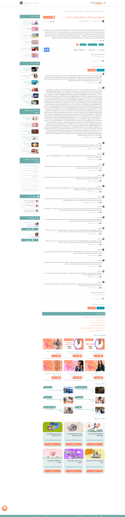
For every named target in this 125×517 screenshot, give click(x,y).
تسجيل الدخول (27, 3)
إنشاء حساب (35, 3)
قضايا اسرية (88, 339)
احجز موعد (28, 229)
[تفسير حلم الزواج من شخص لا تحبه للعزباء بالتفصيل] (99, 400)
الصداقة (77, 407)
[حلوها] (104, 2)
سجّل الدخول (100, 70)
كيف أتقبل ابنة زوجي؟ (100, 320)
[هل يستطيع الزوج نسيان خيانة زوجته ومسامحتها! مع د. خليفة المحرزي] (74, 344)
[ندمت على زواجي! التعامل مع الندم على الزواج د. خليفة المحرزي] (95, 344)
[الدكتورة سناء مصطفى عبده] (103, 74)
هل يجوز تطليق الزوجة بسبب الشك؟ (97, 325)
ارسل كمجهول (91, 70)
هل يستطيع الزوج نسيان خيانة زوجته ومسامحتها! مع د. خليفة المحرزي (74, 352)
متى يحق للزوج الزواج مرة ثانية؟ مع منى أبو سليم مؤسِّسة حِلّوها (95, 374)
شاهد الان (97, 356)
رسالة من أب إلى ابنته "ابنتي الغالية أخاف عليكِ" (53, 352)
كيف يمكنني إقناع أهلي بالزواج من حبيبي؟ (95, 331)
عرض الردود (91, 137)
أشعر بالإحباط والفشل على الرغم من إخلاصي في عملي (93, 317)
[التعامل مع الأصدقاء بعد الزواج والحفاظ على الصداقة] (99, 410)
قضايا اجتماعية (46, 387)
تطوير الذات (99, 11)
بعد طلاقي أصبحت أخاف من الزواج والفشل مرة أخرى (74, 11)
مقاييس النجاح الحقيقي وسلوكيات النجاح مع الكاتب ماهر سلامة (74, 374)
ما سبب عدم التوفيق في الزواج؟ (98, 323)
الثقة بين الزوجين (68, 339)
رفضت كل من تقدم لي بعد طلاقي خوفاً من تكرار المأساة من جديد (91, 328)
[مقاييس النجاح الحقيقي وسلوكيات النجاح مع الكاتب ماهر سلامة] (74, 365)
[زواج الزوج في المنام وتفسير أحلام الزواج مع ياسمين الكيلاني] (52, 365)
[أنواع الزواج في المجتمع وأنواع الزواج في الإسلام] (68, 400)
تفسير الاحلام (46, 361)
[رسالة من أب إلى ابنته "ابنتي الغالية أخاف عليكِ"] (52, 344)
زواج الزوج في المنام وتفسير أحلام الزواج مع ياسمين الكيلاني (53, 374)
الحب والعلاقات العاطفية (90, 11)
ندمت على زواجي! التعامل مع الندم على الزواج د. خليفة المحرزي (95, 352)
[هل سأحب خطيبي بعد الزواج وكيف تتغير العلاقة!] (68, 410)
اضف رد (94, 82)
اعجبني (98, 82)
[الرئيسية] (103, 11)
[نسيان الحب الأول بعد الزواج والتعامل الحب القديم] (99, 390)
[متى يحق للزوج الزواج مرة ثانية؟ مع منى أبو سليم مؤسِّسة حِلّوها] (95, 365)
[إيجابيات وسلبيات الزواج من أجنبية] (68, 390)
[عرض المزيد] (77, 44)
